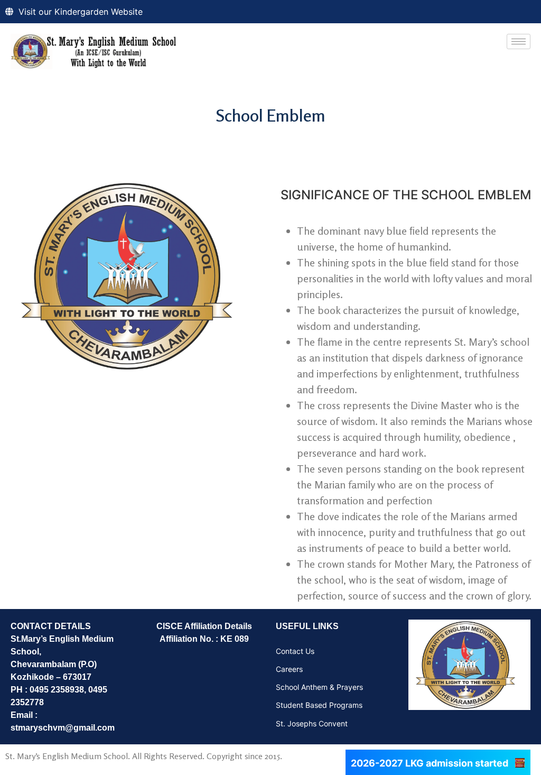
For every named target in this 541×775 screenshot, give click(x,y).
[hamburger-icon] (518, 41)
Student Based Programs (319, 705)
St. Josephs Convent (312, 723)
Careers (289, 669)
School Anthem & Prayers (319, 687)
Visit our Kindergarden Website (80, 11)
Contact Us (295, 651)
